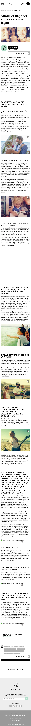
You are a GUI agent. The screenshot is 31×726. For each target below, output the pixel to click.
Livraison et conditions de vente (15, 715)
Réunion (13, 648)
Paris (6, 646)
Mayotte (7, 648)
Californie (12, 646)
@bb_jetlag (7, 636)
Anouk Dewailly (19, 651)
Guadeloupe (21, 648)
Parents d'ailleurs (18, 10)
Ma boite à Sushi (9, 651)
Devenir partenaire (15, 718)
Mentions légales (15, 713)
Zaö (18, 653)
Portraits (9, 10)
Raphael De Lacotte (10, 653)
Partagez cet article (21, 53)
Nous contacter (15, 720)
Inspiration (20, 646)
